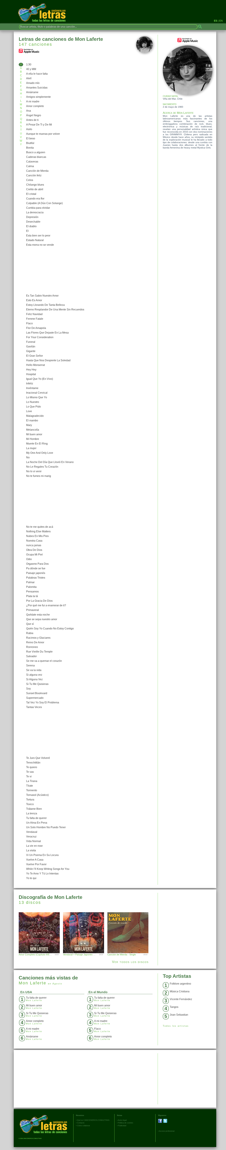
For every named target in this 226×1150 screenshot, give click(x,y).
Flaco (29, 323)
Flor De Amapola (36, 328)
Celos (29, 180)
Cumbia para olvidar (38, 207)
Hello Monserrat (35, 365)
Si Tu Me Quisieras (37, 684)
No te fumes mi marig (38, 476)
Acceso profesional (166, 1131)
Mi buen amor (34, 434)
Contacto (80, 1123)
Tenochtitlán (33, 762)
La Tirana (31, 781)
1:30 (28, 64)
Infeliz (29, 383)
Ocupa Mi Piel (34, 554)
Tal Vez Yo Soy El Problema (42, 702)
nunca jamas (33, 545)
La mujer (31, 448)
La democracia (35, 212)
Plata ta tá (32, 596)
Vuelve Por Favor (36, 864)
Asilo (29, 129)
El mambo (32, 420)
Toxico (30, 804)
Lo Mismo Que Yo (36, 397)
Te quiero (31, 767)
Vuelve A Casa (34, 859)
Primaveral (32, 610)
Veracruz (31, 836)
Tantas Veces (34, 707)
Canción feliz (34, 175)
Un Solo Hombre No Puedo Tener (46, 827)
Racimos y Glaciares (38, 637)
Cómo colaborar (83, 1126)
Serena (30, 665)
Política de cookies (125, 1123)
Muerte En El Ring (37, 443)
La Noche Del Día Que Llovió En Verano (50, 462)
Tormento (31, 790)
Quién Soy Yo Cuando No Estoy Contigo (50, 628)
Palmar (30, 582)
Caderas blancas (36, 157)
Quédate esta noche (38, 614)
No (28, 457)
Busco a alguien (35, 152)
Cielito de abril (34, 189)
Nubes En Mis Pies (37, 536)
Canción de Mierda (37, 170)
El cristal (31, 194)
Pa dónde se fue (35, 568)
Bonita (30, 147)
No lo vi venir (34, 471)
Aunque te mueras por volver (43, 133)
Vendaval (31, 832)
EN (221, 20)
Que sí (30, 623)
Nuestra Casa (34, 540)
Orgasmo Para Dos (37, 563)
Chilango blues (35, 184)
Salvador (31, 656)
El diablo (31, 226)
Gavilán (30, 346)
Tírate (29, 785)
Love (29, 411)
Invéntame (32, 388)
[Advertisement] (88, 270)
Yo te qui (31, 878)
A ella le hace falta (37, 73)
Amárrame (32, 92)
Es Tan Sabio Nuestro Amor (42, 295)
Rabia (29, 633)
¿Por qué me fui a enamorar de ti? (46, 605)
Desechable (33, 221)
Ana (28, 110)
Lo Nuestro (32, 402)
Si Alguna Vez (34, 679)
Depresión (32, 217)
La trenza (31, 813)
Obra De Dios (34, 549)
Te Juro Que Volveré (38, 758)
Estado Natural (35, 240)
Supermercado (35, 697)
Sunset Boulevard (36, 693)
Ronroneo (32, 647)
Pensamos (32, 591)
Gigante (30, 351)
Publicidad (122, 1126)
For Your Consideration (39, 337)
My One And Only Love (39, 452)
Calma (30, 166)
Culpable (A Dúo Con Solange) (44, 203)
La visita (31, 850)
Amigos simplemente (38, 96)
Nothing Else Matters (38, 531)
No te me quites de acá (39, 526)
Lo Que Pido (33, 406)
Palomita (31, 586)
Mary (29, 425)
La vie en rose (34, 845)
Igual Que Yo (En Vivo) (39, 378)
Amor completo (35, 106)
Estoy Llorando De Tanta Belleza (45, 304)
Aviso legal (122, 1120)
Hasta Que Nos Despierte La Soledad (48, 360)
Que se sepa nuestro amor (41, 619)
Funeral (30, 341)
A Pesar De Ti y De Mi (39, 124)
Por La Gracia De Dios (39, 600)
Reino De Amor (35, 642)
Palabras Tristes (35, 577)
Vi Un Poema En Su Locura (42, 855)
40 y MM (31, 69)
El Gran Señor (34, 355)
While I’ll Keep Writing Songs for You (47, 868)
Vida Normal (33, 841)
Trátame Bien (34, 808)
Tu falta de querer (36, 818)
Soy (28, 688)
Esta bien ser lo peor (38, 235)
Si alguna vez (34, 674)
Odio (29, 559)
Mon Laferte (32, 983)
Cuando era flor (35, 198)
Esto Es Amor (34, 300)
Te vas (30, 771)
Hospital (31, 374)
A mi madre (32, 101)
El (27, 231)
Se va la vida (33, 670)
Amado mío (33, 83)
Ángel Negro (33, 115)
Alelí (28, 78)
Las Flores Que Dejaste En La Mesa (47, 332)
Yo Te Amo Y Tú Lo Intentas (42, 873)
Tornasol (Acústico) (37, 795)
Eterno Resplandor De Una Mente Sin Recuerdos (55, 309)
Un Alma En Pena (36, 822)
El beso (30, 138)
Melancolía (32, 429)
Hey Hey (31, 369)
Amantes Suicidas (36, 87)
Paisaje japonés (35, 573)
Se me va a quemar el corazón (44, 660)
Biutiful (30, 143)
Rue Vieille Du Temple (39, 651)
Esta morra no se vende (40, 244)
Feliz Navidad (34, 314)
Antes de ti (32, 120)
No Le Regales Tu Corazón (42, 466)
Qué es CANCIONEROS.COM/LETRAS (93, 1120)
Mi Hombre (32, 439)
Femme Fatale (34, 318)
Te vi (29, 776)
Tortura (30, 799)
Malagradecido (35, 415)
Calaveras (32, 161)
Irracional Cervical (36, 392)
